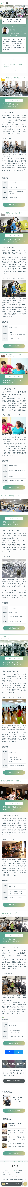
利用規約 (18, 1172)
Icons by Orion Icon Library (14, 1176)
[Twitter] (18, 1052)
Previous (2, 89)
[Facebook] (9, 1052)
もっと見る (14, 70)
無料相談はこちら (14, 204)
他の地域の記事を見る (14, 1110)
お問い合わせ (6, 1172)
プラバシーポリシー (7, 1174)
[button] (25, 1184)
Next (26, 89)
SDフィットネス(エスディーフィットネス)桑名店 (13, 65)
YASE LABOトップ (7, 1170)
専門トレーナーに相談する (12, 1184)
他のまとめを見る (14, 1153)
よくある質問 (19, 1170)
